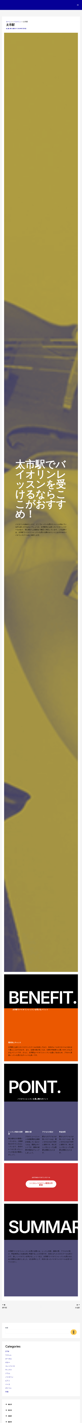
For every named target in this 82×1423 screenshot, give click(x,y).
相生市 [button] (10, 1404)
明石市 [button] (10, 1410)
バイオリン (9, 1377)
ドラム (7, 1373)
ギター (7, 1362)
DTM (7, 1351)
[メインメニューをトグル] (78, 5)
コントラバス (10, 1366)
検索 (6, 1328)
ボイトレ (8, 1388)
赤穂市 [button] (10, 1416)
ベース (7, 1384)
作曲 (6, 1392)
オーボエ (8, 1359)
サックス (8, 1370)
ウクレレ (8, 1355)
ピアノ (7, 1381)
